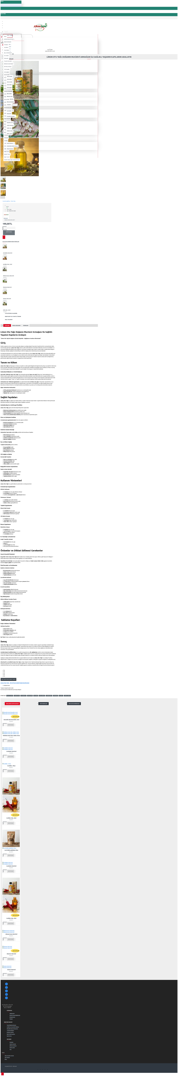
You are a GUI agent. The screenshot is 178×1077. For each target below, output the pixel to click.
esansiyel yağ (16, 695)
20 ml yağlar (50, 49)
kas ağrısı (61, 695)
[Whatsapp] (6, 991)
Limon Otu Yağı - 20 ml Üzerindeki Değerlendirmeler (15, 683)
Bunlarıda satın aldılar (12, 703)
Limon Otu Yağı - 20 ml (50, 51)
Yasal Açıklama (16, 325)
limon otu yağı (10, 695)
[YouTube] (6, 997)
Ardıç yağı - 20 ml (6, 310)
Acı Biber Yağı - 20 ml (7, 264)
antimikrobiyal (49, 695)
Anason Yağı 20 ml (7, 298)
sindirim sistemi (67, 695)
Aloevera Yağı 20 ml (7, 287)
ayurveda (35, 695)
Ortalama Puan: (6, 685)
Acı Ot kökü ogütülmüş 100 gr (11, 850)
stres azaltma (41, 695)
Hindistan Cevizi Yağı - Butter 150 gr (11, 735)
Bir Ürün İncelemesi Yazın (8, 679)
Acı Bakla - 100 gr (11, 765)
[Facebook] (6, 987)
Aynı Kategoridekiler (74, 703)
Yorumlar (25, 325)
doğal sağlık (30, 695)
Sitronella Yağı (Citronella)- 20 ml (11, 719)
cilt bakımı (55, 695)
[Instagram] (6, 984)
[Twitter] (6, 994)
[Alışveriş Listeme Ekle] (4, 237)
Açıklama (7, 325)
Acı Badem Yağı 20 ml (7, 252)
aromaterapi (23, 695)
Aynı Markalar (43, 703)
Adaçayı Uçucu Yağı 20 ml (8, 275)
